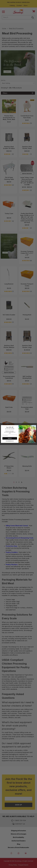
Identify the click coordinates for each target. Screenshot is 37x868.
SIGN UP (9, 438)
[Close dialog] (35, 426)
